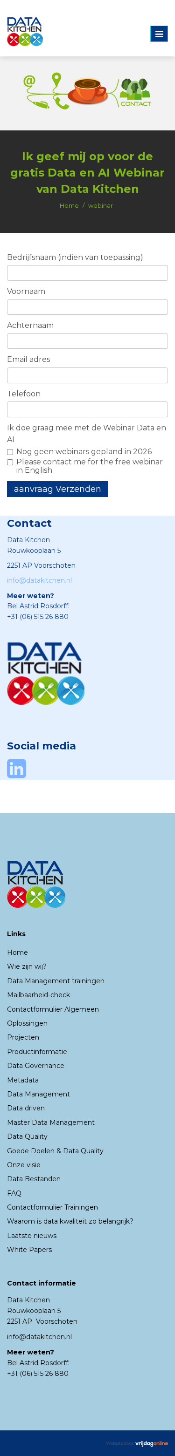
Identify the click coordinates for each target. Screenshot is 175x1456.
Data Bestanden (34, 1179)
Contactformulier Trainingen (52, 1207)
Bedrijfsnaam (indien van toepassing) (75, 257)
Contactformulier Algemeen (53, 1009)
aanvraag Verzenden (57, 489)
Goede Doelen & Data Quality (55, 1151)
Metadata (23, 1080)
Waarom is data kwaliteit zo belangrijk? (70, 1221)
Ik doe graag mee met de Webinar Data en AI (86, 433)
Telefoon (24, 393)
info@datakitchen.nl (39, 580)
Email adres (28, 359)
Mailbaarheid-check (38, 995)
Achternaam (30, 325)
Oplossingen (27, 1023)
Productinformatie (37, 1052)
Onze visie (24, 1165)
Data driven (26, 1108)
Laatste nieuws (31, 1235)
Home (69, 205)
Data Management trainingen (56, 981)
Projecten (23, 1037)
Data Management (38, 1094)
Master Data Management (51, 1122)
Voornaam (26, 291)
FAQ (14, 1193)
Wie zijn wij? (27, 966)
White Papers (29, 1249)
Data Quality (27, 1136)
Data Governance (35, 1065)
